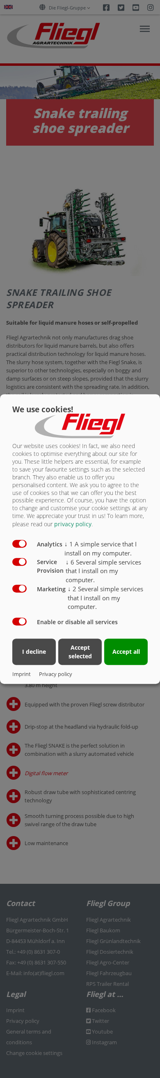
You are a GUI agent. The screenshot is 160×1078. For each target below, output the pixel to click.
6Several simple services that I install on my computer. (103, 571)
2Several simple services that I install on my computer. (105, 598)
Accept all (126, 652)
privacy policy (72, 524)
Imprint (21, 674)
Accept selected (80, 652)
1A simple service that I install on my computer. (100, 548)
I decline (34, 652)
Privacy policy (55, 674)
